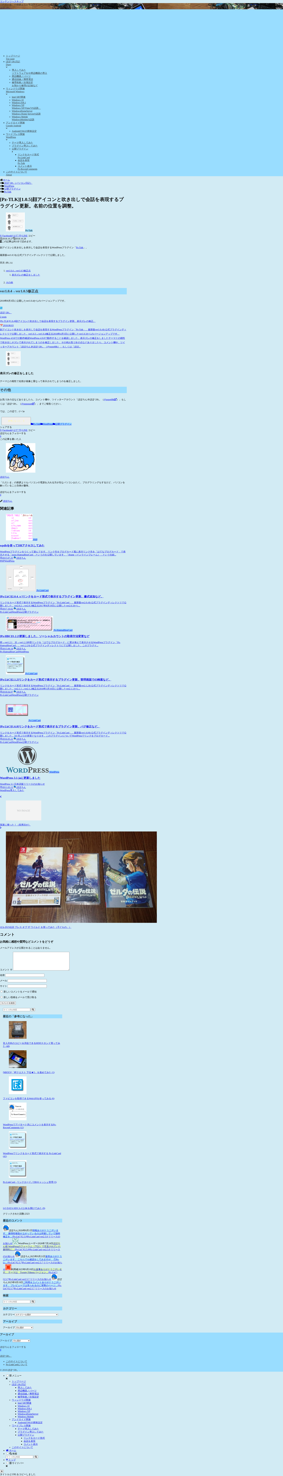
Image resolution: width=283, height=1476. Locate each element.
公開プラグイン (63, 424)
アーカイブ (9, 1327)
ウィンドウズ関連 (21, 1400)
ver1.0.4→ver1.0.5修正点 (18, 270)
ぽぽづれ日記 (19, 1384)
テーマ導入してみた (28, 1428)
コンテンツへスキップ (12, 1)
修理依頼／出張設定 (28, 1397)
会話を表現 (29, 1441)
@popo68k (109, 399)
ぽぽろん (4, 477)
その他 (9, 282)
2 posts (3, 317)
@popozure (26, 404)
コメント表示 (31, 1444)
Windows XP (24, 1411)
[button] (31, 235)
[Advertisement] (141, 31)
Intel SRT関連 (24, 1403)
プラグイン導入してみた (31, 1432)
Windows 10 (23, 1406)
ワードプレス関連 (21, 1425)
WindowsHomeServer (28, 1414)
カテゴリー (9, 1314)
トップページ (19, 1381)
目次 (2, 262)
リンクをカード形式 (34, 1438)
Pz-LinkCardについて (16, 1364)
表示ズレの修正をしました (26, 275)
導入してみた (25, 1387)
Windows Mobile (26, 1416)
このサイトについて (16, 1361)
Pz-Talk (79, 247)
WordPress (48, 424)
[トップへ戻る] (2, 1471)
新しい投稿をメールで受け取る (20, 997)
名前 (2, 975)
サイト (3, 986)
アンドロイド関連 (21, 1419)
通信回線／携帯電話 (28, 1393)
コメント (6, 969)
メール (3, 980)
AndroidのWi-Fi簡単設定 (30, 1422)
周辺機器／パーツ (27, 1390)
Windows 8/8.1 (25, 1408)
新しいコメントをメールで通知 (20, 991)
